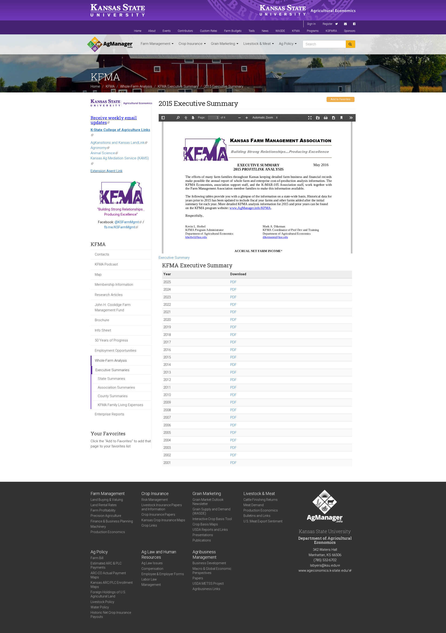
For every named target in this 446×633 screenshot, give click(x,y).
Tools (252, 31)
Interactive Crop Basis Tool (212, 519)
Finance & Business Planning (112, 521)
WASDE (280, 31)
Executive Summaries (112, 370)
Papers (198, 578)
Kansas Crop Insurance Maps (163, 520)
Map (98, 274)
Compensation (152, 569)
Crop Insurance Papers (158, 514)
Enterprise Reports (109, 414)
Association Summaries (116, 387)
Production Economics (108, 532)
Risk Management (154, 500)
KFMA (296, 31)
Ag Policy (286, 44)
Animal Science (104, 153)
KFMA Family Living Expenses (120, 405)
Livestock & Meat (257, 44)
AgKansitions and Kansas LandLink (119, 143)
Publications (202, 540)
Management (151, 585)
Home (137, 31)
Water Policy (100, 607)
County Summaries (113, 396)
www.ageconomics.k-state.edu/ (324, 570)
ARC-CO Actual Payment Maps (108, 575)
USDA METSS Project (208, 583)
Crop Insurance (191, 44)
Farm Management (156, 44)
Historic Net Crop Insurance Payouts (111, 615)
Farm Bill (97, 558)
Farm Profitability (103, 510)
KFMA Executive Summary (178, 86)
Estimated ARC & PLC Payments (106, 565)
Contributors (185, 31)
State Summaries (111, 379)
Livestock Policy (102, 602)
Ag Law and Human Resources (158, 554)
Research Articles (109, 295)
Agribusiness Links (206, 589)
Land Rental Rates (104, 505)
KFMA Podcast (106, 264)
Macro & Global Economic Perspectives (212, 571)
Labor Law (149, 579)
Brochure (102, 320)
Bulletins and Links (256, 516)
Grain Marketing (223, 44)
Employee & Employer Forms (162, 574)
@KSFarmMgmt (128, 222)
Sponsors (349, 31)
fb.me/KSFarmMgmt (121, 227)
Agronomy (100, 148)
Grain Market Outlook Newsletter (208, 502)
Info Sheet (103, 330)
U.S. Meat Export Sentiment (262, 521)
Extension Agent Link (106, 171)
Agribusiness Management (204, 554)
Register (327, 24)
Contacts (102, 254)
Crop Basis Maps (205, 524)
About (152, 31)
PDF (233, 282)
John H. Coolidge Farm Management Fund (113, 307)
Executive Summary (174, 258)
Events (167, 31)
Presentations (203, 535)
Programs (313, 31)
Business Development (209, 563)
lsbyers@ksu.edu (325, 565)
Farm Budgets (233, 31)
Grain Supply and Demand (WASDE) (211, 511)
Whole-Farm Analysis (136, 86)
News (265, 31)
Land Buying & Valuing (107, 500)
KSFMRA (331, 31)
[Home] (109, 44)
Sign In (311, 24)
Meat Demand (253, 505)
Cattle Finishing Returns (260, 500)
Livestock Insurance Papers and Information (161, 507)
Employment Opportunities (115, 350)
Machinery (98, 526)
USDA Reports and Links (210, 529)
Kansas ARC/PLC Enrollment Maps (112, 585)
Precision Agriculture (106, 516)
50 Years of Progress (111, 340)
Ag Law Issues (152, 563)
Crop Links (149, 525)
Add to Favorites (340, 99)
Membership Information (114, 284)
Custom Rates (208, 31)
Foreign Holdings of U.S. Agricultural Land (108, 594)
